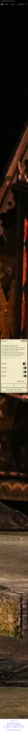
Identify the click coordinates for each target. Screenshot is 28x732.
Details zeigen (21, 381)
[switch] (25, 368)
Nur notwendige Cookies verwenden (14, 389)
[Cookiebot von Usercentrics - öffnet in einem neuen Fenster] (21, 341)
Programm (12, 720)
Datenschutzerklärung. (7, 358)
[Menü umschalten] (26, 4)
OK (14, 385)
